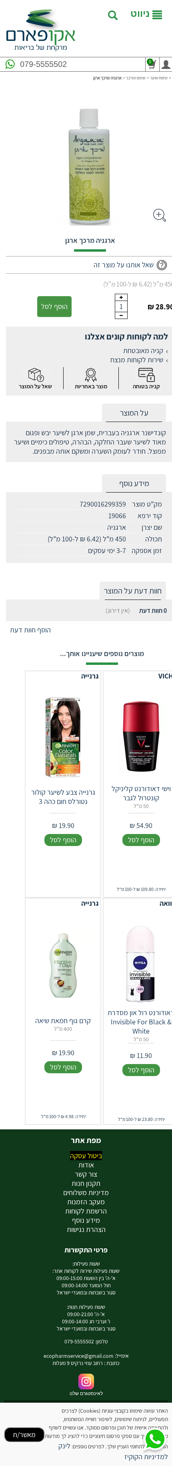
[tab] (134, 413)
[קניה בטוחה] (146, 375)
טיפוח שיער (159, 78)
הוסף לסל (54, 306)
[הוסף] (121, 297)
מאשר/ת (24, 1434)
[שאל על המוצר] (36, 375)
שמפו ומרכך (136, 78)
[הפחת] (121, 315)
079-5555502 (43, 64)
